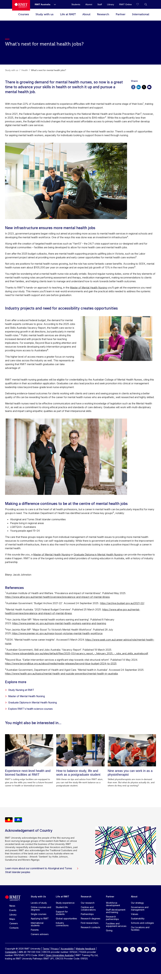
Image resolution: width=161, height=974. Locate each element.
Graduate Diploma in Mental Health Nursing (98, 554)
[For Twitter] (125, 949)
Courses (23, 14)
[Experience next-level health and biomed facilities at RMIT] (29, 750)
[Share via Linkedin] (138, 86)
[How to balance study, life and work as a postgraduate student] (80, 750)
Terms (46, 948)
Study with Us (38, 896)
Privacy (55, 948)
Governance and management (139, 908)
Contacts (14, 927)
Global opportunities (66, 918)
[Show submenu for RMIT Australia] (53, 4)
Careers (13, 923)
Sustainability (137, 918)
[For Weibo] (153, 949)
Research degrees (90, 918)
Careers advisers (40, 934)
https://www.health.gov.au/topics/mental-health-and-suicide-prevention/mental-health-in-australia (61, 673)
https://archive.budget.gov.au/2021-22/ (122, 603)
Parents (35, 929)
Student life (62, 907)
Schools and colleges (142, 923)
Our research (87, 902)
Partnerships (87, 914)
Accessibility (67, 948)
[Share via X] (144, 86)
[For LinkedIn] (139, 949)
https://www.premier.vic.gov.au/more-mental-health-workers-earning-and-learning (59, 623)
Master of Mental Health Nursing (88, 287)
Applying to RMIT (40, 918)
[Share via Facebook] (133, 86)
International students (37, 924)
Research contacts (90, 927)
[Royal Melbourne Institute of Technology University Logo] (21, 5)
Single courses (38, 914)
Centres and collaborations (88, 908)
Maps (12, 919)
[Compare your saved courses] (139, 4)
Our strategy (137, 902)
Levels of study (39, 902)
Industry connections (62, 924)
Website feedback (85, 948)
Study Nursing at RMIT (21, 689)
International (140, 14)
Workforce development (113, 904)
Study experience (65, 902)
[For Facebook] (118, 949)
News (12, 905)
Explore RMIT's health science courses (30, 708)
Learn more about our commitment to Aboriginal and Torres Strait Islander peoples (38, 870)
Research (103, 14)
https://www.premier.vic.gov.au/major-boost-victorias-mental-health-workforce (57, 633)
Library (13, 914)
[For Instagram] (132, 949)
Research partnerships (112, 917)
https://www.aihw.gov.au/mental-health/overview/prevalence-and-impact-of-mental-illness (57, 597)
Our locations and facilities (140, 928)
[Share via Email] (149, 86)
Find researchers (89, 923)
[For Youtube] (146, 949)
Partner (120, 14)
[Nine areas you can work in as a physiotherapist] (132, 750)
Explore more (15, 682)
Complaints (11, 952)
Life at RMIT (68, 14)
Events (12, 910)
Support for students (62, 912)
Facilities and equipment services (116, 924)
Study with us (44, 14)
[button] (146, 4)
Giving (109, 930)
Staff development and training (115, 911)
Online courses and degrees (41, 908)
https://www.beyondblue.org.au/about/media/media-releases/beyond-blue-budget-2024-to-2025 (61, 663)
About (86, 14)
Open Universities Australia (60, 955)
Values (134, 914)
